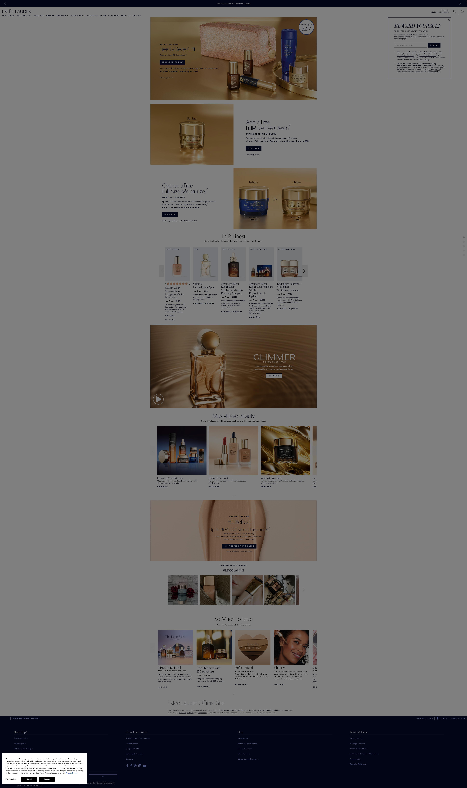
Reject (29, 779)
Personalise (11, 779)
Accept (47, 779)
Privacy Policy (71, 773)
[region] (44, 768)
